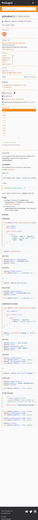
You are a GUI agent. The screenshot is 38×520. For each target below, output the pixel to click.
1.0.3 (4, 128)
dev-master (6, 108)
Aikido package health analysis (12, 73)
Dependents (6, 58)
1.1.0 (4, 125)
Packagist (7, 2)
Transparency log (7, 49)
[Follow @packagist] (31, 511)
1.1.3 (4, 118)
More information (14, 204)
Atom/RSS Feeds (5, 513)
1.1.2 (4, 120)
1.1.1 (4, 123)
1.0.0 (4, 136)
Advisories (5, 71)
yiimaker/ (8, 16)
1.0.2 (4, 131)
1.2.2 (4, 110)
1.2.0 (4, 115)
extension (8, 99)
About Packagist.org (6, 511)
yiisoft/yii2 (7, 87)
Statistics (3, 516)
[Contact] (26, 511)
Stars (3, 62)
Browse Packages (6, 519)
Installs (4, 56)
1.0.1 (4, 133)
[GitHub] (35, 511)
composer (11, 169)
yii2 (14, 99)
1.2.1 (4, 113)
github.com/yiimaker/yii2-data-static (14, 43)
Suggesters (5, 60)
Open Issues (6, 64)
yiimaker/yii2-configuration (12, 85)
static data (20, 99)
